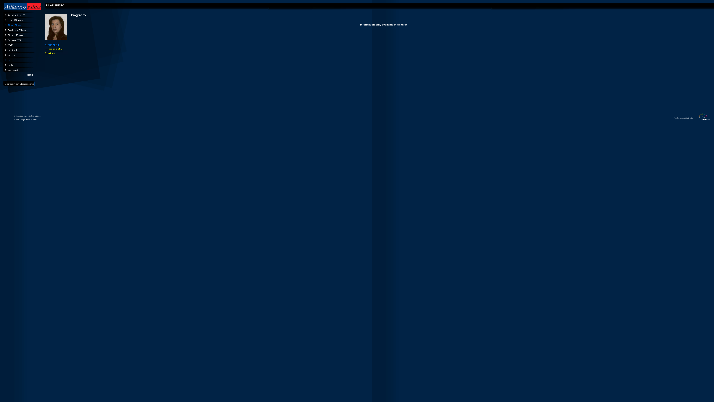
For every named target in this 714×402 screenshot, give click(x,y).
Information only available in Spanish (384, 24)
